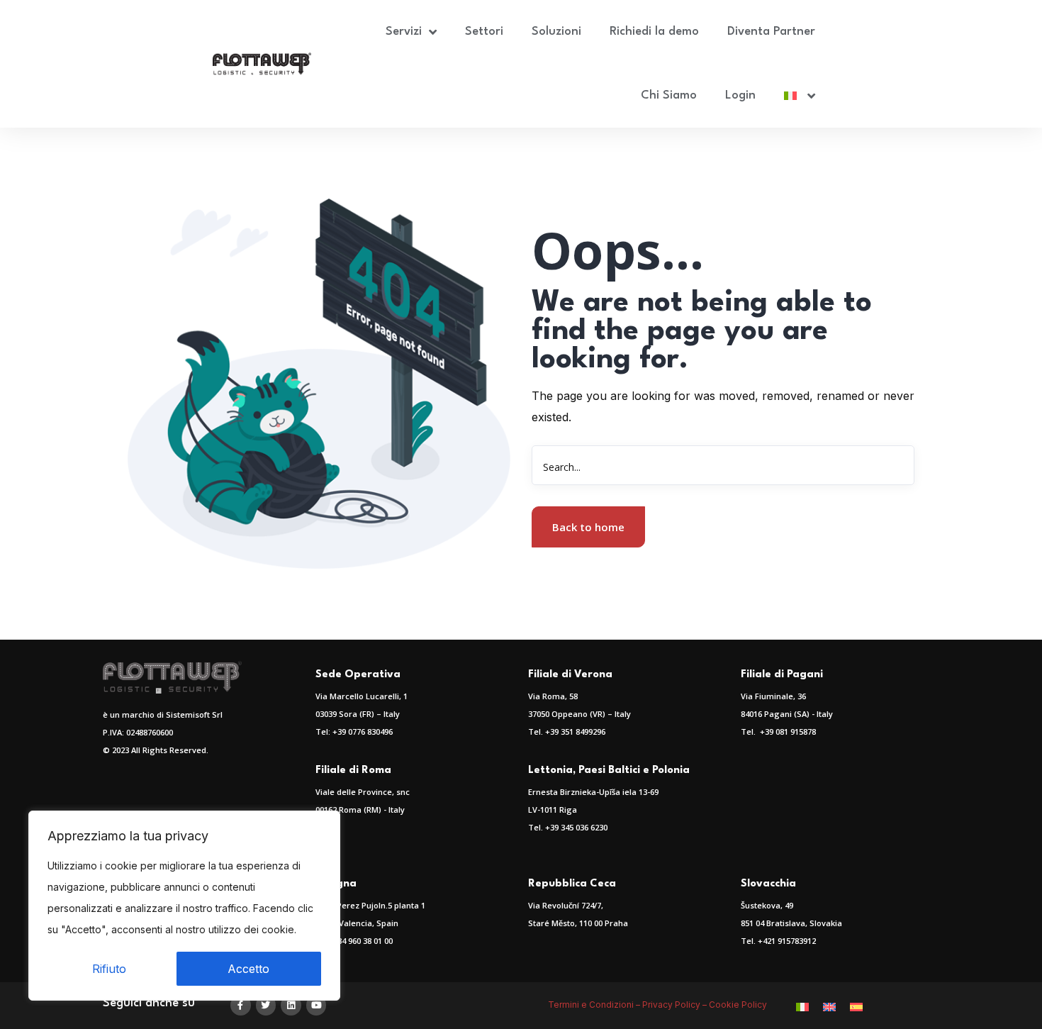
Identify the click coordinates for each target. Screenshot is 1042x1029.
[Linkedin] (291, 1005)
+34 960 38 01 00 (362, 940)
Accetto (248, 969)
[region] (184, 906)
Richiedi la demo (654, 32)
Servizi (404, 32)
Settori (484, 32)
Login (740, 95)
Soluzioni (556, 32)
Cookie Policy (739, 1004)
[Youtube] (316, 1005)
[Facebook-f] (240, 1005)
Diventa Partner (771, 32)
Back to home (588, 527)
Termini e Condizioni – (595, 1004)
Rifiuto (109, 969)
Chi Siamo (669, 95)
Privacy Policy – (675, 1004)
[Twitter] (266, 1005)
